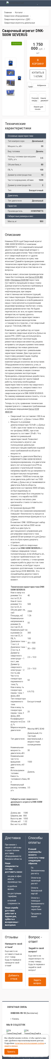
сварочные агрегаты (26, 333)
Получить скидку (34, 99)
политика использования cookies (29, 1043)
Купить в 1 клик (38, 74)
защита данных (11, 1046)
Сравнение (29, 87)
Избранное (41, 85)
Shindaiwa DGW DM (19, 280)
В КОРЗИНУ (38, 61)
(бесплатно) (24, 1013)
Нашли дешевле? (43, 99)
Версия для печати (38, 108)
